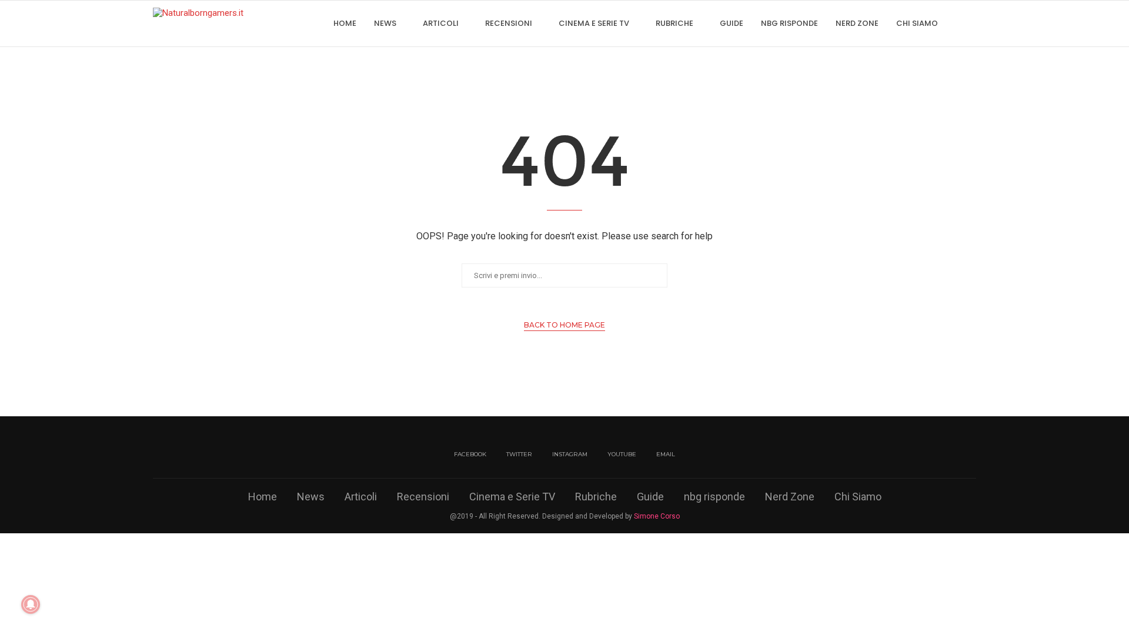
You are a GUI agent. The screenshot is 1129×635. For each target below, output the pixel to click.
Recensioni (508, 23)
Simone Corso (657, 516)
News (385, 23)
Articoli (441, 23)
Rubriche (674, 23)
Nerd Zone (857, 23)
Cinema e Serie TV (594, 23)
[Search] (970, 23)
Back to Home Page (564, 324)
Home (344, 23)
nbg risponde (789, 23)
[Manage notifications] (30, 604)
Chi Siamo (917, 23)
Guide (731, 23)
